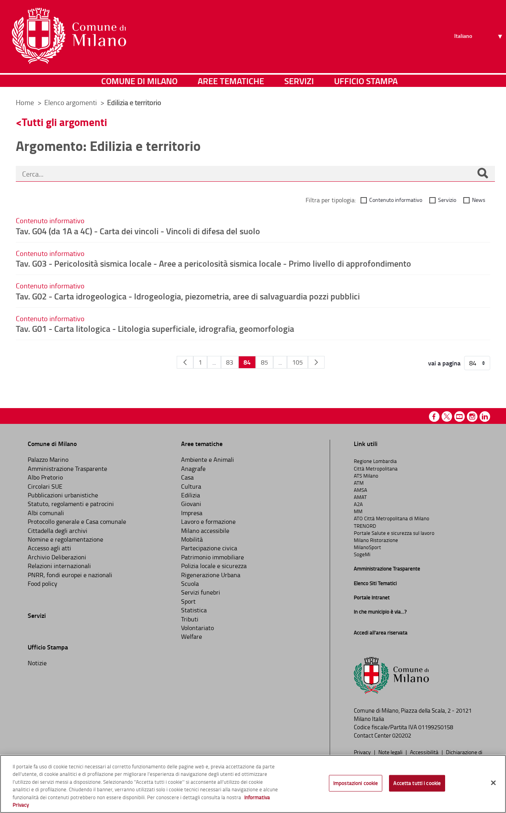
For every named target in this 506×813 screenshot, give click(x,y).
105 (297, 362)
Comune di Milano (139, 81)
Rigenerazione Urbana (210, 574)
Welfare (191, 636)
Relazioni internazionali (59, 565)
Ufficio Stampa (366, 81)
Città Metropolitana (376, 468)
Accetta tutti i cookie (417, 783)
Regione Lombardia (375, 461)
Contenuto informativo (395, 199)
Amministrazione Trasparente (67, 468)
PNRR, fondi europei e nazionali (70, 574)
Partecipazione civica (209, 548)
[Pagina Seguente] (316, 362)
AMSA (360, 489)
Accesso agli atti (49, 548)
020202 (401, 735)
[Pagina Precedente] (185, 362)
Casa (187, 477)
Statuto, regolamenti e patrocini (71, 503)
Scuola (190, 583)
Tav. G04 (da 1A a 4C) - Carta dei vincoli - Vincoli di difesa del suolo (138, 230)
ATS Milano (366, 475)
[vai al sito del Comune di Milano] (69, 36)
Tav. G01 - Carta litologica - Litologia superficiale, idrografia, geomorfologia (155, 328)
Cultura (191, 486)
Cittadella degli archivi (57, 530)
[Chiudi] (493, 783)
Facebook (434, 416)
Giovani (191, 503)
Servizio (447, 199)
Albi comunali (46, 512)
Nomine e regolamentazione (65, 539)
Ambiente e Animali (207, 459)
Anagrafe (193, 468)
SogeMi (362, 554)
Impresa (191, 512)
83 (229, 362)
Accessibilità (425, 752)
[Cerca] (483, 174)
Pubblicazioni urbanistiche (63, 495)
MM (358, 511)
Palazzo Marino (48, 459)
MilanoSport (367, 547)
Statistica (194, 610)
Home (25, 102)
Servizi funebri (200, 592)
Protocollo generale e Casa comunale (77, 521)
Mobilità (192, 539)
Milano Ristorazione (376, 540)
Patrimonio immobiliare (212, 557)
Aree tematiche (231, 81)
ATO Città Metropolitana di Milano (391, 518)
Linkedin (485, 416)
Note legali (391, 752)
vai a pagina (444, 363)
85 (264, 362)
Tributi (189, 619)
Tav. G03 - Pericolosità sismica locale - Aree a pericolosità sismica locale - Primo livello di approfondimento (213, 263)
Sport (188, 601)
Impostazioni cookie (355, 783)
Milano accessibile (205, 530)
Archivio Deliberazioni (57, 557)
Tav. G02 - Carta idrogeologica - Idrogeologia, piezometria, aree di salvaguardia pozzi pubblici (188, 296)
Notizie (37, 663)
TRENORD (365, 525)
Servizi (299, 81)
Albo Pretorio (45, 477)
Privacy (363, 752)
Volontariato (197, 627)
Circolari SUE (45, 486)
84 (247, 362)
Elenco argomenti (71, 102)
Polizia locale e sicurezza (214, 565)
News (478, 199)
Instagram (472, 416)
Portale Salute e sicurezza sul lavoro (394, 532)
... (214, 362)
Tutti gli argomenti (64, 122)
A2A (358, 504)
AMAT (360, 497)
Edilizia (190, 495)
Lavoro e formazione (208, 521)
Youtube (459, 416)
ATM (359, 482)
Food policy (42, 583)
